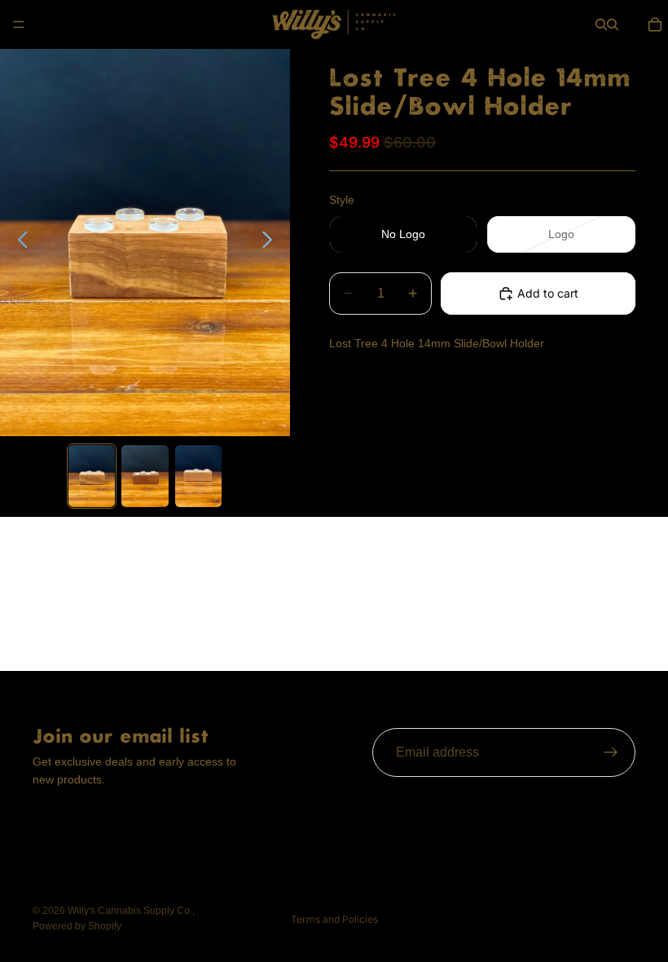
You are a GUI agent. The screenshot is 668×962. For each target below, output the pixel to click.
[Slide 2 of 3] (144, 476)
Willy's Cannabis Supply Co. (130, 910)
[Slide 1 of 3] (91, 476)
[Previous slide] (18, 242)
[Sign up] (611, 752)
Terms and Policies (334, 919)
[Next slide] (271, 242)
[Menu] (18, 24)
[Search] (601, 24)
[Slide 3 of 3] (198, 476)
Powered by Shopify (77, 926)
